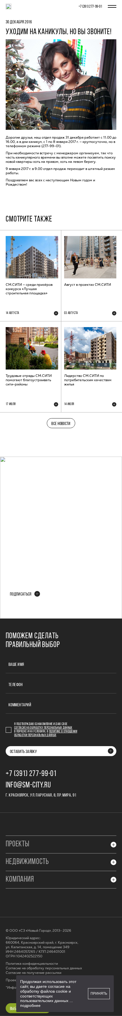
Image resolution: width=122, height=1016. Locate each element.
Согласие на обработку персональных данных (43, 728)
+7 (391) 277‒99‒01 (90, 7)
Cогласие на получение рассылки (33, 973)
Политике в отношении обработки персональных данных (45, 733)
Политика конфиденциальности (32, 964)
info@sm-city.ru (28, 785)
